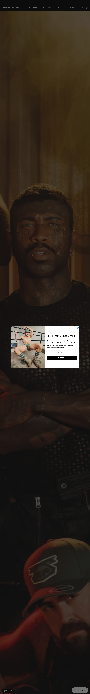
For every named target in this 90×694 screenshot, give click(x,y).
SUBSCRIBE (62, 358)
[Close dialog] (78, 327)
